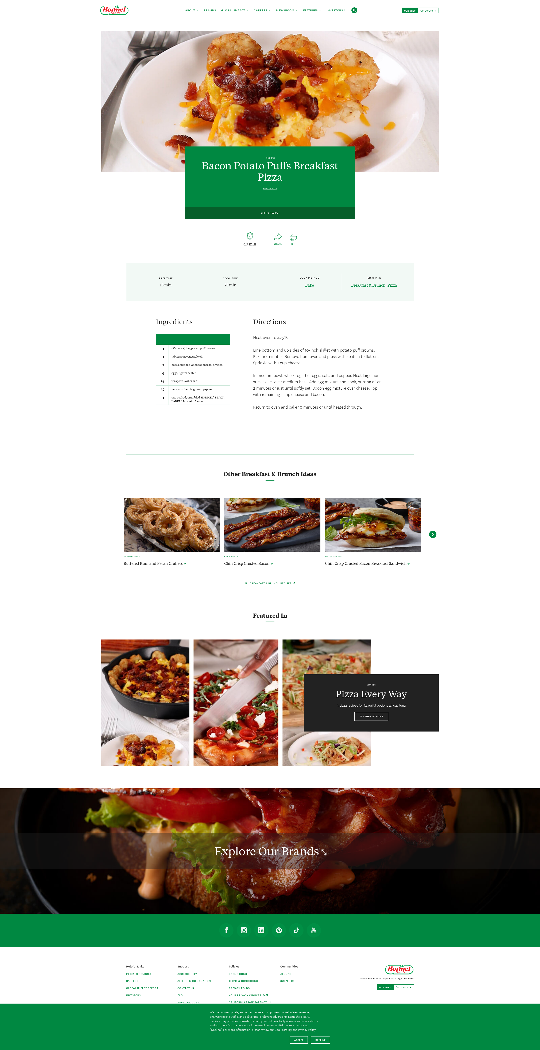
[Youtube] (314, 930)
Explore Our (268, 851)
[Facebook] (226, 930)
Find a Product (188, 1002)
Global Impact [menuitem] (233, 10)
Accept (298, 1040)
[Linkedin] (261, 930)
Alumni (285, 974)
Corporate (426, 10)
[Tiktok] (296, 930)
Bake (309, 285)
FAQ (180, 995)
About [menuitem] (190, 10)
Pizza (392, 285)
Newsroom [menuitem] (285, 10)
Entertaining (132, 556)
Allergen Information (194, 981)
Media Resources (138, 974)
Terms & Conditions (243, 981)
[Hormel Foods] (114, 9)
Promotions (238, 974)
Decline (320, 1040)
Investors (133, 995)
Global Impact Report (142, 988)
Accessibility (187, 974)
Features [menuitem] (311, 10)
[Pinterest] (279, 930)
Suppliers (287, 981)
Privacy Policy (240, 988)
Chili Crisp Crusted (247, 563)
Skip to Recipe (270, 212)
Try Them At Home (371, 716)
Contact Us (185, 988)
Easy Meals (270, 188)
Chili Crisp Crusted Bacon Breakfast (366, 563)
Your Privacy (245, 995)
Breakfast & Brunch (368, 285)
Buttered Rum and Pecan (154, 563)
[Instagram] (244, 930)
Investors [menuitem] (335, 10)
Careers (132, 981)
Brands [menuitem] (210, 10)
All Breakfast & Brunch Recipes (268, 583)
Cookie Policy (283, 1029)
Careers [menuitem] (261, 10)
